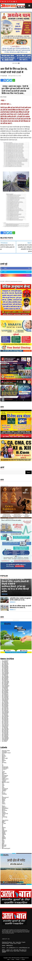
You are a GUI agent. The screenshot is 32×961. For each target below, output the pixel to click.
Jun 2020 (4, 745)
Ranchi (3, 813)
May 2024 (5, 694)
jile (2, 796)
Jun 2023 (5, 706)
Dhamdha (4, 777)
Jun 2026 (5, 667)
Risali (3, 815)
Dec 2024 (5, 686)
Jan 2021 (5, 737)
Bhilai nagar (5, 762)
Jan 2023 (5, 711)
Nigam (3, 803)
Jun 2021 (5, 732)
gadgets (4, 785)
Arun (3, 758)
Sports (3, 819)
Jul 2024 (5, 692)
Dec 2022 (5, 712)
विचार (3, 848)
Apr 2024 (5, 695)
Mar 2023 (5, 709)
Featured (4, 784)
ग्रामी (3, 839)
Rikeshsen (4, 814)
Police (3, 807)
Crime (3, 775)
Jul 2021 (5, 731)
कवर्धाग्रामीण (4, 835)
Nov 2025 (5, 674)
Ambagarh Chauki (6, 757)
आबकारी (3, 825)
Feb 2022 (5, 723)
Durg (3, 778)
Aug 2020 (5, 743)
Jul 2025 (5, 679)
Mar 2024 (5, 696)
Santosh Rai (5, 817)
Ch (2, 770)
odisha (3, 804)
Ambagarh (4, 755)
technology (4, 821)
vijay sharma (5, 824)
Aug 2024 (5, 691)
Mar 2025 (5, 683)
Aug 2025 (5, 678)
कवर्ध (3, 833)
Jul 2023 (5, 705)
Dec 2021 (5, 725)
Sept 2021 (5, 729)
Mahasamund (5, 801)
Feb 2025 (5, 684)
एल (2, 830)
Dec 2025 (5, 673)
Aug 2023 (5, 704)
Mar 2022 (5, 722)
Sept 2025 (5, 677)
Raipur (3, 810)
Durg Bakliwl (5, 779)
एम (2, 829)
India (3, 791)
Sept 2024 (5, 690)
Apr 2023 (5, 708)
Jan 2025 (5, 685)
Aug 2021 (5, 730)
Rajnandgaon (5, 812)
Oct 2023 (5, 702)
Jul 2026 (5, 666)
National (4, 802)
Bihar (3, 763)
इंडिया (3, 826)
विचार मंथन (4, 849)
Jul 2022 (5, 718)
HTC (3, 787)
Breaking (4, 766)
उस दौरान (4, 827)
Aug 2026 (5, 665)
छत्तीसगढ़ (3, 842)
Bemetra (4, 760)
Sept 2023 (5, 703)
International (5, 792)
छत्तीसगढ (3, 841)
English (3, 782)
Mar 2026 (5, 670)
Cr (2, 774)
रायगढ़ (3, 846)
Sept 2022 (5, 716)
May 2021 (5, 733)
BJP (3, 765)
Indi (3, 790)
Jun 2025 (5, 680)
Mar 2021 (5, 735)
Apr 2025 (5, 682)
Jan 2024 (5, 698)
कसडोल (3, 836)
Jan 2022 (5, 724)
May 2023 (5, 707)
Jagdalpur (4, 794)
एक (2, 828)
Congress (4, 773)
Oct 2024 (5, 689)
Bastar (3, 759)
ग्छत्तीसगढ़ (4, 838)
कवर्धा (3, 834)
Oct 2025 (5, 676)
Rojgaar (4, 816)
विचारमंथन (4, 850)
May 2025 (5, 681)
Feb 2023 (5, 710)
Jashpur (4, 795)
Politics (4, 808)
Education (4, 780)
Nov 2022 (5, 714)
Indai (3, 789)
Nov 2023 (5, 701)
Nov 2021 (5, 727)
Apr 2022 (5, 721)
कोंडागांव (3, 837)
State (3, 820)
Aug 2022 (5, 717)
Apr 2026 (5, 669)
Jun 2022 (5, 719)
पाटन (3, 843)
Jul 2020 (5, 744)
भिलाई (3, 845)
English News (5, 783)
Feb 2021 (5, 736)
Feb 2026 (5, 671)
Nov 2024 (5, 687)
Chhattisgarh (5, 771)
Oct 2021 (5, 728)
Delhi (3, 776)
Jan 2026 (5, 672)
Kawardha (4, 798)
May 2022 (5, 720)
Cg (2, 769)
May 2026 (5, 668)
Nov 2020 (5, 740)
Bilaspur (4, 764)
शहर (3, 851)
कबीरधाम (3, 832)
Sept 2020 (5, 742)
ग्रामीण (3, 840)
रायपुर (3, 847)
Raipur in (4, 811)
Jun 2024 (5, 693)
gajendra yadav (5, 786)
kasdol (3, 797)
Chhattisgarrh (5, 772)
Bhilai (3, 761)
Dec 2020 (5, 739)
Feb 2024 (5, 697)
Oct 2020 (5, 741)
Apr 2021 (5, 734)
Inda (3, 788)
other (3, 805)
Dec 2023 (5, 699)
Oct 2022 (5, 715)
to (2, 822)
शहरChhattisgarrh (6, 852)
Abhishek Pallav (6, 754)
